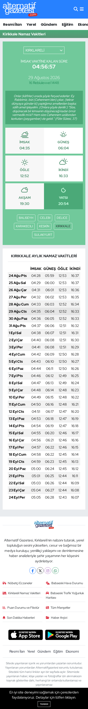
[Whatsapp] (55, 570)
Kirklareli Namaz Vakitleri (24, 593)
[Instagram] (47, 570)
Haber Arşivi (59, 618)
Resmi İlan (12, 24)
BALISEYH (26, 218)
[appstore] (25, 635)
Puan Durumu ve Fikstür (23, 608)
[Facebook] (32, 570)
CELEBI (45, 218)
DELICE (62, 218)
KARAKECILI (24, 226)
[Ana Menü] (82, 9)
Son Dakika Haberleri (21, 618)
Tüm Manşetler (60, 608)
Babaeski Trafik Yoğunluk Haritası (65, 595)
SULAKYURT (43, 235)
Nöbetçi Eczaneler (20, 583)
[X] (40, 570)
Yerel (31, 24)
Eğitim (67, 24)
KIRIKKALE (63, 226)
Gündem (49, 24)
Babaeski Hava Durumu (67, 583)
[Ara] (76, 9)
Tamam (44, 704)
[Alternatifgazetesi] (20, 9)
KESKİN (44, 226)
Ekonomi (72, 651)
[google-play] (62, 635)
